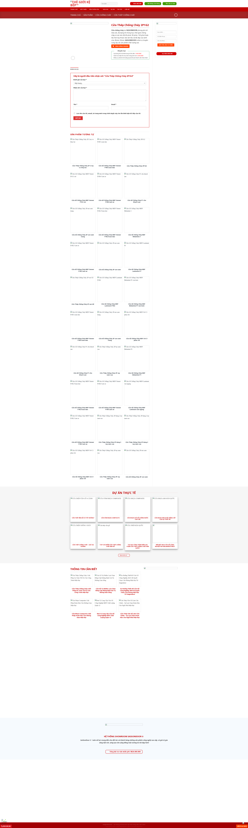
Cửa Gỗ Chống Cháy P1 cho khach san (136, 201)
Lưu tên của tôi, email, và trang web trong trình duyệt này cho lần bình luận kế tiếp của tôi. (108, 113)
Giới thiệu (83, 9)
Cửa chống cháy (103, 15)
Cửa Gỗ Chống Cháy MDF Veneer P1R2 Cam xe (83, 270)
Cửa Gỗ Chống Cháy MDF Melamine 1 (136, 236)
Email (113, 104)
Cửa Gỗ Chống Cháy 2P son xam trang (83, 236)
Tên (75, 104)
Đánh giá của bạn (80, 80)
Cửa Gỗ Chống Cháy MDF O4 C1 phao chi (136, 339)
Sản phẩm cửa (94, 9)
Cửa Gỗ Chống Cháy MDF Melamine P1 (136, 374)
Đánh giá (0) (74, 69)
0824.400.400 (7, 826)
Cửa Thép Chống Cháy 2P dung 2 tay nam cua (110, 443)
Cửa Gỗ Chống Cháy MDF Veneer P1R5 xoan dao (110, 166)
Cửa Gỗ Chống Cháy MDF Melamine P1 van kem (136, 305)
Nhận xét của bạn (80, 88)
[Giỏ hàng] (177, 9)
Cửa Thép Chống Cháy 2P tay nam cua (110, 374)
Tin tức (119, 9)
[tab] (74, 69)
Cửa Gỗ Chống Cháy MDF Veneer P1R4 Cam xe (110, 201)
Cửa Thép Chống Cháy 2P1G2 (137, 166)
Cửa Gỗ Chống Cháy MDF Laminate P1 (136, 270)
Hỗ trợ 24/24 (243, 826)
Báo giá (105, 9)
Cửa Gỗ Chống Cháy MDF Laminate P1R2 (109, 305)
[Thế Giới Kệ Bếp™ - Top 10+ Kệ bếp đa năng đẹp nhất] (84, 3)
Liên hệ (127, 9)
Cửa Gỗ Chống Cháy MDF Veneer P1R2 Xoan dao (110, 236)
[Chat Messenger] (245, 823)
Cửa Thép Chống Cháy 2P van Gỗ (83, 304)
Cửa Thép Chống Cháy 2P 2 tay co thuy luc (82, 166)
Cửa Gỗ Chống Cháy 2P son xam (110, 269)
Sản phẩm (88, 15)
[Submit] (116, 3)
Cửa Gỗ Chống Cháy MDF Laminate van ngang (136, 408)
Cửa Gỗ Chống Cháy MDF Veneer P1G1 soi (83, 201)
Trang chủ (74, 9)
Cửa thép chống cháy (124, 15)
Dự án (113, 9)
